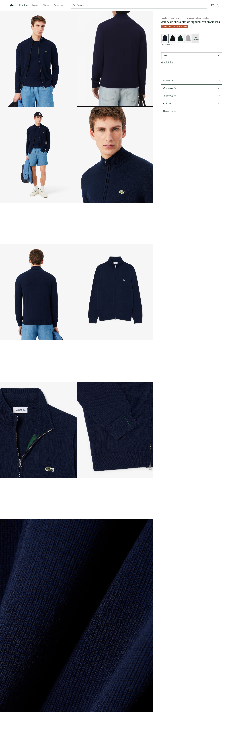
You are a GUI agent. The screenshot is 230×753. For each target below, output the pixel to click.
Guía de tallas (167, 62)
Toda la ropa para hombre (170, 18)
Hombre (23, 5)
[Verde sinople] (180, 38)
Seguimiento (169, 111)
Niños (46, 5)
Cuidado (167, 103)
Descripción (169, 81)
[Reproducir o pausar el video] (81, 102)
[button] (218, 5)
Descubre (58, 5)
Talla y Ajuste (169, 96)
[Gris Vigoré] (188, 38)
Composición (169, 88)
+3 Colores (196, 39)
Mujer (35, 5)
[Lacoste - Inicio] (12, 5)
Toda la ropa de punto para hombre (196, 18)
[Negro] (172, 38)
